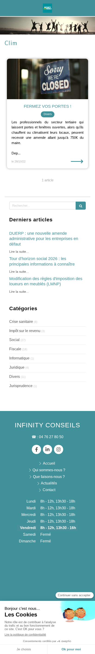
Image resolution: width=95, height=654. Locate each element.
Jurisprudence (21, 386)
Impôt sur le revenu (24, 331)
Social (14, 340)
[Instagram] (58, 449)
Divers (14, 377)
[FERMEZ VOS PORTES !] (47, 79)
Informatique (19, 358)
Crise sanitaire (21, 322)
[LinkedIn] (47, 449)
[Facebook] (36, 449)
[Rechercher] (81, 206)
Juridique (16, 367)
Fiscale (15, 349)
